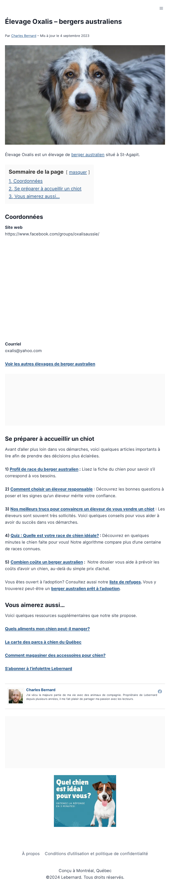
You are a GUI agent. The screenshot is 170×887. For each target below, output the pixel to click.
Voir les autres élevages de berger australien (50, 363)
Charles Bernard (23, 36)
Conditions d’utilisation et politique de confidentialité (96, 853)
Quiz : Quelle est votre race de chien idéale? (55, 535)
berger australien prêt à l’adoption (85, 588)
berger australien (87, 154)
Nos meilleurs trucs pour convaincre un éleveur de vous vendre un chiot (82, 509)
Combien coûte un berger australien (47, 562)
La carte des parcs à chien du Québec (43, 642)
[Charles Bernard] (16, 696)
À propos (31, 853)
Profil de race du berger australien (44, 469)
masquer (78, 172)
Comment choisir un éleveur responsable (51, 489)
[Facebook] (159, 691)
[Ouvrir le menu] (161, 8)
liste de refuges (125, 581)
